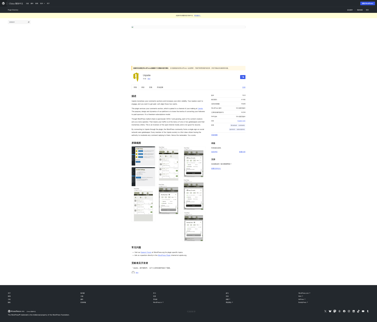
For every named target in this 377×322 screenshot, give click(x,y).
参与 (227, 293)
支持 (243, 87)
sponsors (232, 129)
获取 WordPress (367, 3)
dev (149, 79)
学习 (154, 293)
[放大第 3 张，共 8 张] (153, 190)
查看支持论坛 (216, 168)
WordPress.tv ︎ (158, 302)
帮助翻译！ (197, 15)
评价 (143, 87)
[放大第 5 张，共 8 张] (178, 185)
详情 (135, 87)
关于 (9, 293)
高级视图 (214, 135)
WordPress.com (304, 293)
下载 (242, 77)
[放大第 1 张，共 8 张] (153, 149)
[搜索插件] (29, 22)
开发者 (155, 299)
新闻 (9, 296)
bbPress (302, 299)
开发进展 (160, 87)
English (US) (241, 121)
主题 (82, 296)
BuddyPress (303, 302)
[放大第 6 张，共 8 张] (203, 149)
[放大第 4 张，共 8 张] (178, 149)
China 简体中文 (31, 311)
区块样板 (83, 302)
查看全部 (242, 152)
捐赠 (228, 299)
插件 (82, 299)
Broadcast (234, 125)
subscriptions (241, 129)
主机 (9, 299)
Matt (300, 296)
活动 (227, 296)
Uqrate (200, 108)
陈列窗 (83, 293)
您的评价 (214, 152)
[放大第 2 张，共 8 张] (153, 170)
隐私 (9, 302)
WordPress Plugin (164, 255)
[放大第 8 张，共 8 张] (203, 214)
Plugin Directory (13, 10)
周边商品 (229, 302)
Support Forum (146, 252)
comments (241, 125)
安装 (150, 87)
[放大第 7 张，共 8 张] (203, 181)
